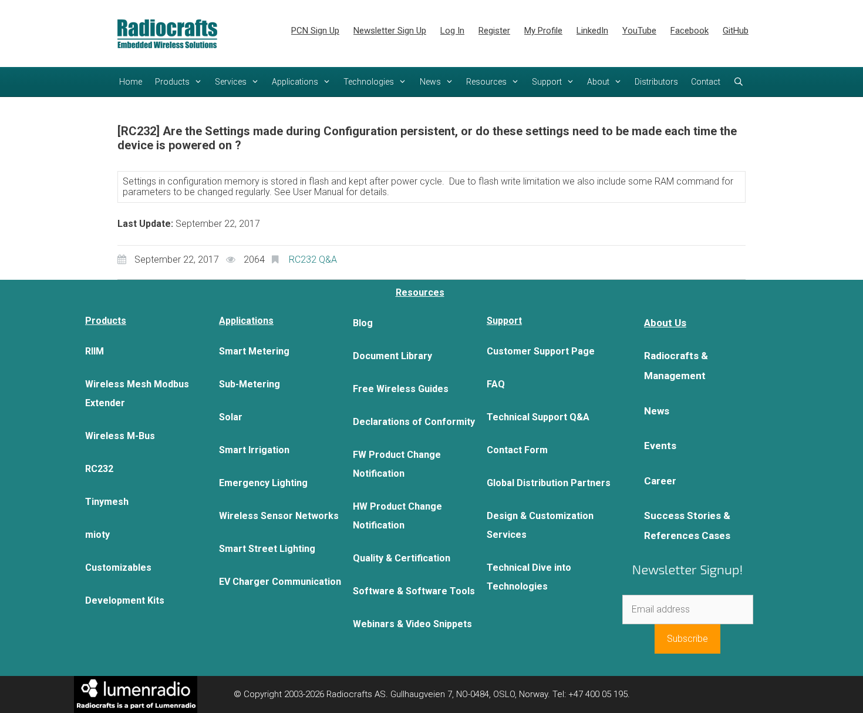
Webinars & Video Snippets (412, 624)
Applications (295, 81)
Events (660, 445)
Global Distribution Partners (549, 482)
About (598, 81)
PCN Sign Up (315, 30)
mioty (97, 534)
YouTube (639, 30)
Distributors (656, 81)
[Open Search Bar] (738, 81)
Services (231, 81)
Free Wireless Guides (401, 388)
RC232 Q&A (313, 259)
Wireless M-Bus (120, 435)
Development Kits (124, 600)
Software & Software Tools (414, 591)
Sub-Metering (249, 384)
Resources (486, 81)
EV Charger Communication (280, 581)
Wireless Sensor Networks (279, 515)
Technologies (368, 81)
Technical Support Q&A (538, 417)
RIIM (94, 351)
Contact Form (517, 450)
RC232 (99, 468)
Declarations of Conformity (414, 421)
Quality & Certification (401, 558)
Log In (452, 30)
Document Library (392, 355)
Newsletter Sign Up (389, 30)
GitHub (736, 30)
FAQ (496, 384)
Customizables (118, 567)
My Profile (543, 30)
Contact (705, 81)
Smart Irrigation (254, 450)
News (430, 81)
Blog (363, 323)
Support (547, 81)
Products (172, 81)
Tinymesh (107, 501)
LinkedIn (592, 30)
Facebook (689, 30)
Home (130, 81)
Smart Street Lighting (267, 548)
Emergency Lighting (263, 482)
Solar (230, 417)
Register (494, 30)
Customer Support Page (541, 351)
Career (660, 481)
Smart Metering (254, 351)
